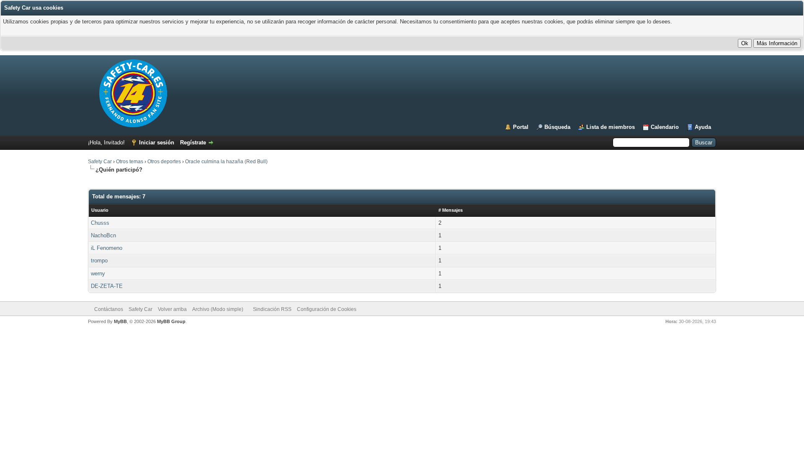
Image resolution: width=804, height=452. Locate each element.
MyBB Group (171, 321)
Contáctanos (108, 309)
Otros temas (129, 161)
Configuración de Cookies (326, 309)
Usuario (99, 210)
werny (98, 273)
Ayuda (703, 127)
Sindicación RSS (272, 309)
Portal (520, 127)
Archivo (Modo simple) (217, 309)
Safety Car (100, 161)
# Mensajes (450, 210)
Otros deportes (164, 161)
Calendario (665, 127)
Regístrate (193, 142)
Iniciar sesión (156, 142)
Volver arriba (172, 309)
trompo (99, 260)
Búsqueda (557, 127)
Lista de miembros (610, 127)
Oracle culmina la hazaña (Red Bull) (226, 161)
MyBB (120, 321)
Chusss (100, 223)
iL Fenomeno (106, 248)
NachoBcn (103, 235)
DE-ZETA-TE (107, 286)
